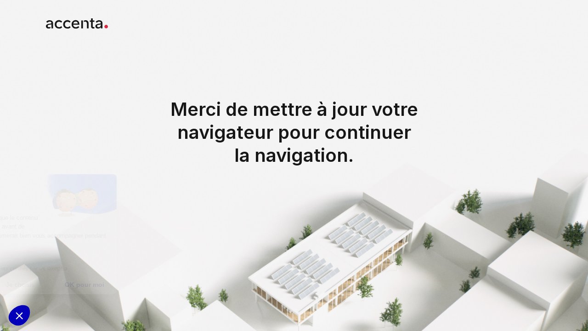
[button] (19, 315)
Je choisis (105, 284)
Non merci (41, 284)
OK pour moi (170, 284)
